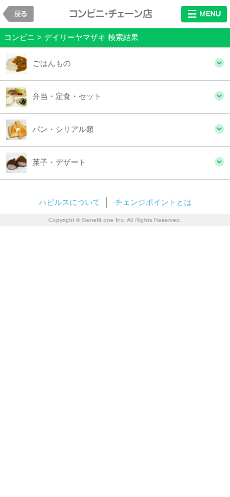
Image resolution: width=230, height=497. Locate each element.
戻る (18, 14)
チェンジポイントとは (153, 202)
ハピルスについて (69, 202)
